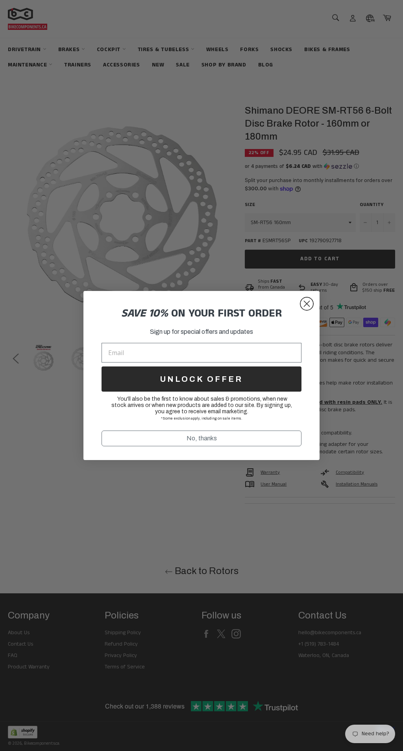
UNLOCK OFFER (201, 379)
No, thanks (202, 438)
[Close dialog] (307, 304)
